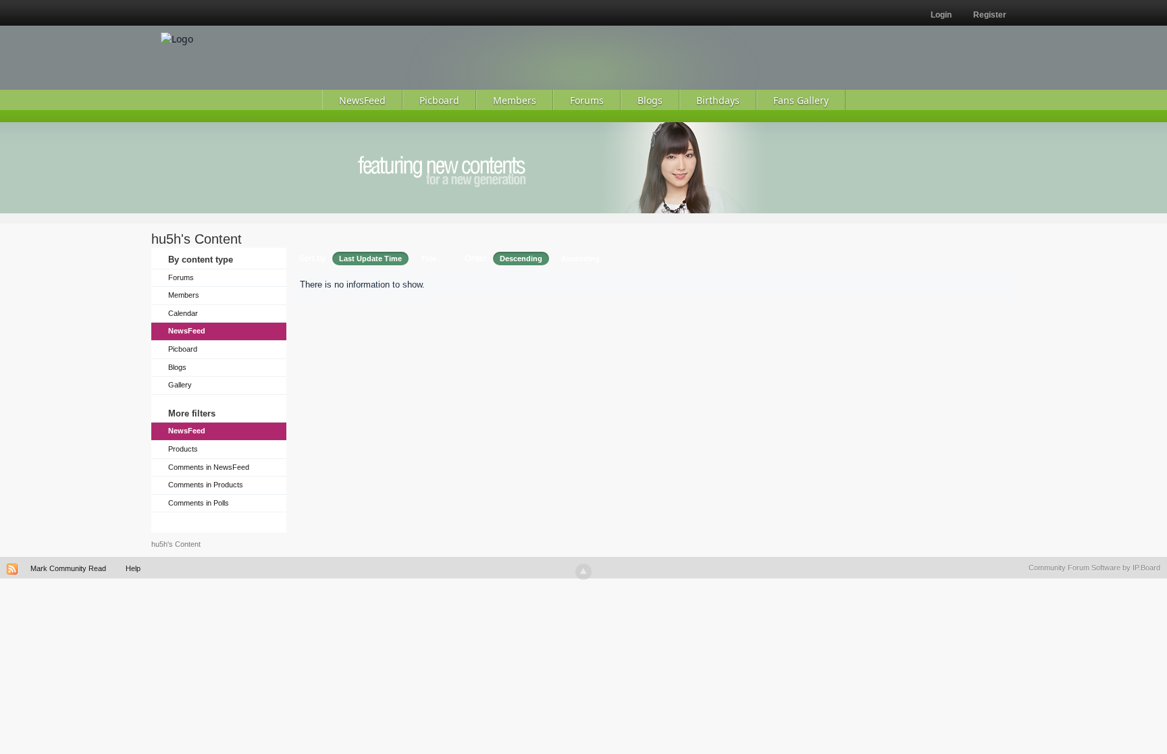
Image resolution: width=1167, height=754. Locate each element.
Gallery (180, 385)
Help (133, 568)
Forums (181, 277)
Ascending (580, 258)
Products (183, 449)
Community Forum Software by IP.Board (1094, 568)
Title (428, 258)
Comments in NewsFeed (208, 467)
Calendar (183, 313)
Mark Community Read (68, 568)
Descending (521, 258)
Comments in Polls (198, 503)
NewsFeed (186, 331)
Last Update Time (370, 258)
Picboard (182, 349)
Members (183, 295)
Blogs (177, 367)
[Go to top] (583, 572)
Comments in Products (205, 485)
